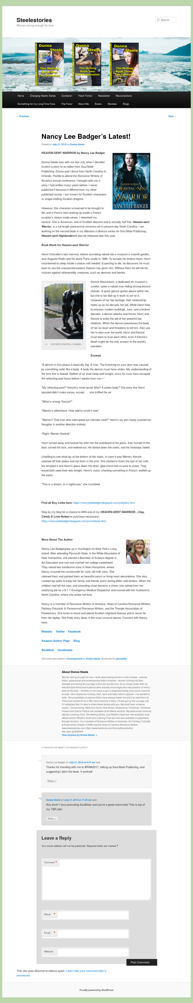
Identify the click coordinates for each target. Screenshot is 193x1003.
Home (21, 95)
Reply (52, 780)
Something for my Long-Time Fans (36, 104)
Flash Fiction (85, 95)
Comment (50, 862)
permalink (121, 658)
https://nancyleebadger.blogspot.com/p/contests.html (73, 521)
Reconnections (124, 95)
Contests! (67, 95)
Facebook (74, 631)
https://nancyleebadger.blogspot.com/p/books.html (104, 503)
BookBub (47, 650)
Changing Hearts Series (43, 95)
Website (46, 631)
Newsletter (104, 95)
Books (98, 104)
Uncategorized (74, 658)
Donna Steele (77, 144)
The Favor (66, 104)
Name (49, 914)
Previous (23, 116)
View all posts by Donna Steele (79, 735)
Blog (77, 641)
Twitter (60, 631)
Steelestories (34, 20)
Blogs (126, 104)
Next (172, 116)
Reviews (112, 104)
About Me (83, 104)
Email (49, 933)
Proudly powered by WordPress (96, 990)
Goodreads (65, 650)
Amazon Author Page (55, 641)
